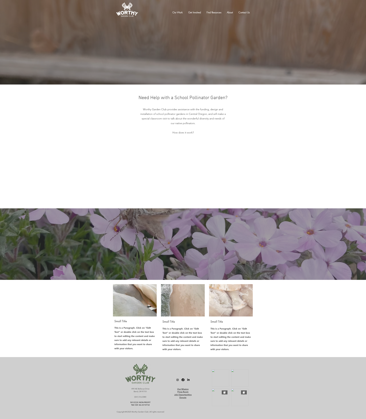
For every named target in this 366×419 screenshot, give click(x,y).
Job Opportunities (183, 394)
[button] (178, 11)
